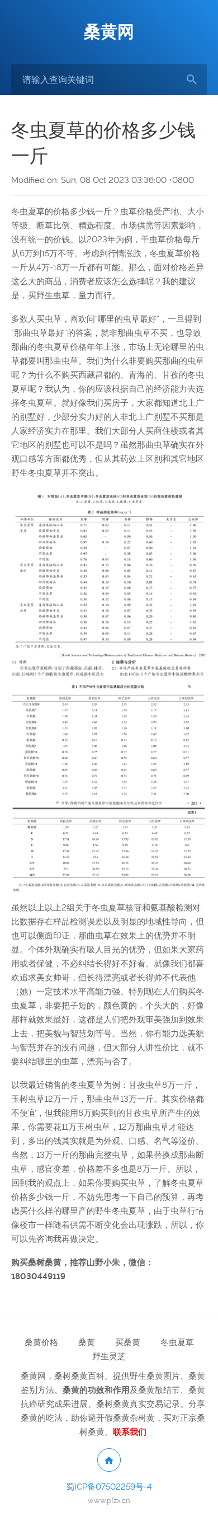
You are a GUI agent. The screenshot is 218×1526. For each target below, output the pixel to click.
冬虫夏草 (177, 1342)
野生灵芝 (109, 1356)
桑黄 (86, 1342)
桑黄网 (109, 31)
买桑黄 (127, 1342)
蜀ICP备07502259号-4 (109, 1487)
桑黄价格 (41, 1342)
